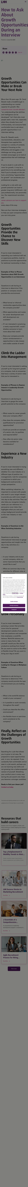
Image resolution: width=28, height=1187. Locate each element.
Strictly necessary (14, 605)
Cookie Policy (15, 593)
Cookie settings (14, 601)
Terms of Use (20, 597)
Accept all (14, 609)
